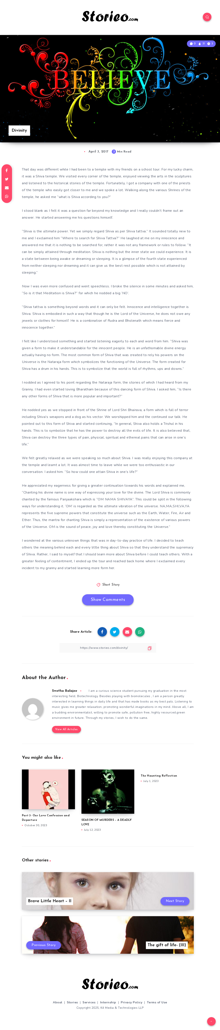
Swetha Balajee (64, 691)
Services (88, 1002)
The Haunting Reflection (159, 775)
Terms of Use (157, 1002)
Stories (72, 1002)
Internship (108, 1002)
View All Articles (66, 729)
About (57, 1002)
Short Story (111, 585)
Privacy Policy (131, 1002)
